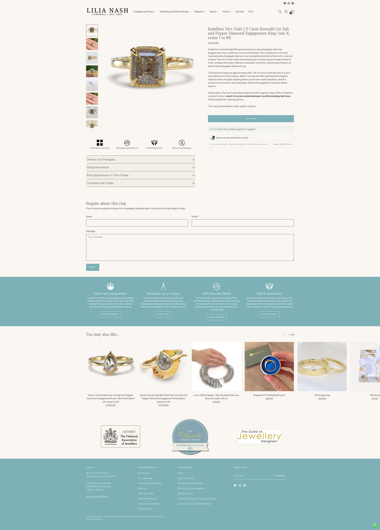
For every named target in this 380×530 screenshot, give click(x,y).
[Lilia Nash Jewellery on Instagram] (288, 3)
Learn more (279, 144)
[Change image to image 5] (92, 85)
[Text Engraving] (322, 366)
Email (195, 216)
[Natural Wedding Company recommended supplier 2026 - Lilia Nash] (190, 436)
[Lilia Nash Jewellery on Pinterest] (292, 3)
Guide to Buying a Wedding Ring (194, 503)
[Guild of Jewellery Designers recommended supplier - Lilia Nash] (260, 437)
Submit (92, 267)
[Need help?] (375, 525)
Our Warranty (145, 478)
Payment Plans (146, 493)
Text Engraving (322, 395)
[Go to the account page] (286, 12)
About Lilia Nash (186, 478)
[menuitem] (144, 11)
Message (90, 231)
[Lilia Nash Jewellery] (107, 11)
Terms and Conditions (149, 503)
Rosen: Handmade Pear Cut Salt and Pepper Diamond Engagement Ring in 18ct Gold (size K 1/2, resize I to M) (111, 398)
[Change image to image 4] (92, 71)
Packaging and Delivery (150, 483)
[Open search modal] (280, 12)
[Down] (92, 130)
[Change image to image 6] (92, 99)
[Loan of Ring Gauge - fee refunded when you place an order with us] (216, 366)
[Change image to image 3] (92, 58)
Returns (142, 488)
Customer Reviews (147, 498)
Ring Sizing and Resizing (190, 483)
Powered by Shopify (94, 519)
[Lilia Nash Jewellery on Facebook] (285, 3)
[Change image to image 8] (92, 126)
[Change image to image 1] (92, 30)
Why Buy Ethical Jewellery (191, 488)
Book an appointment (97, 496)
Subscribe (280, 476)
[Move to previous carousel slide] (284, 334)
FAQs (180, 473)
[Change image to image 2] (92, 44)
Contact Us (144, 473)
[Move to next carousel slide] (291, 334)
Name (89, 216)
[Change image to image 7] (92, 112)
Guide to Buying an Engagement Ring (197, 498)
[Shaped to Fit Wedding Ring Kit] (269, 366)
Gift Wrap (375, 395)
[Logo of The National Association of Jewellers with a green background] (120, 436)
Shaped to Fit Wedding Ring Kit (269, 395)
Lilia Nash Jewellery (109, 516)
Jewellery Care (185, 493)
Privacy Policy (145, 508)
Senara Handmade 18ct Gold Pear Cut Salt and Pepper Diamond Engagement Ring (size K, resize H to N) (163, 398)
